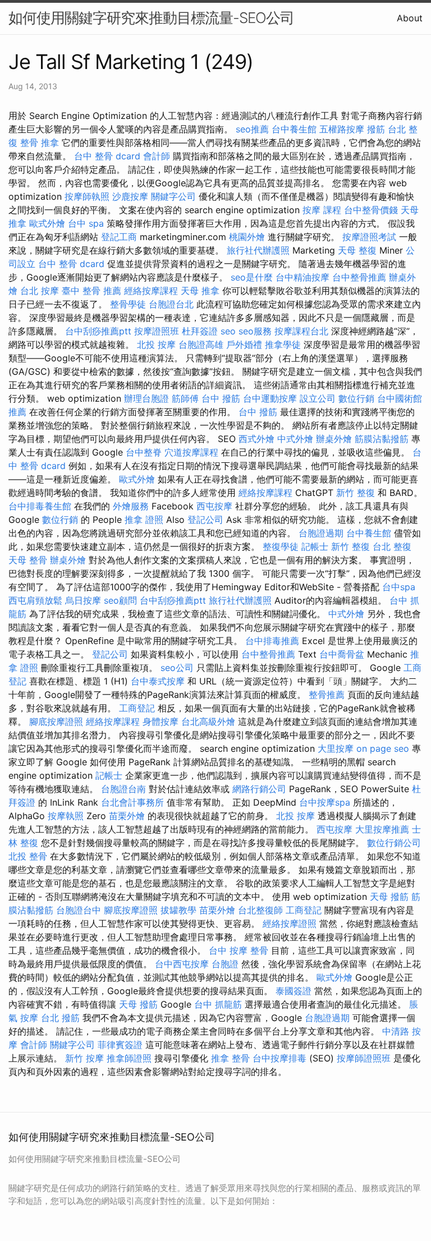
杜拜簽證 (200, 331)
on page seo (382, 748)
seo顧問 (120, 600)
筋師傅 (185, 398)
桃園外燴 (247, 236)
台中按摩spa (324, 802)
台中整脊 (144, 452)
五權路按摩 (341, 129)
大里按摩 (336, 748)
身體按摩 (160, 721)
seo (228, 331)
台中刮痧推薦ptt (98, 331)
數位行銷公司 (394, 842)
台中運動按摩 (270, 398)
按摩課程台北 (301, 331)
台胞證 (225, 963)
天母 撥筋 (389, 896)
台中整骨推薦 (359, 277)
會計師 (156, 156)
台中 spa (86, 223)
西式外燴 (256, 438)
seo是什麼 (252, 277)
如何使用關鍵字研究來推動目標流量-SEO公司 (151, 17)
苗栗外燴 (127, 815)
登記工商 (119, 236)
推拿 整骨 (230, 1058)
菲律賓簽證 (120, 1044)
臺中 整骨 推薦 (91, 290)
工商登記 (137, 708)
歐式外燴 (47, 223)
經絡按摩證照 (290, 923)
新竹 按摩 (84, 1058)
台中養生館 (294, 129)
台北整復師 (260, 910)
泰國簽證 (293, 990)
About (410, 18)
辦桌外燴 (334, 438)
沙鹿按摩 (130, 196)
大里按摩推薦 (382, 829)
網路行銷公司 (259, 788)
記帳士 (314, 546)
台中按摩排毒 (279, 1058)
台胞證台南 (123, 788)
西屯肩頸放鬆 (35, 600)
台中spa (398, 586)
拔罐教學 (178, 910)
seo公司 (177, 667)
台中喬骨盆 (341, 654)
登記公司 (205, 519)
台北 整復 (392, 546)
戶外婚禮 (244, 344)
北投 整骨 (27, 856)
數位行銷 (356, 398)
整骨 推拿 (39, 142)
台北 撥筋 (60, 1017)
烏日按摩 (83, 600)
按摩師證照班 (364, 1058)
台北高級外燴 (208, 721)
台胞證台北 (171, 304)
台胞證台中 (78, 910)
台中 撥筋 (220, 398)
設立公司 (318, 398)
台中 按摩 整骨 (238, 950)
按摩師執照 (87, 196)
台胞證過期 (321, 533)
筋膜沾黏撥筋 (382, 438)
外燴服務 (131, 506)
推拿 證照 (144, 519)
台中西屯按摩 (182, 963)
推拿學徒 (283, 344)
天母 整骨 (27, 560)
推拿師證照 (129, 1058)
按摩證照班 (156, 331)
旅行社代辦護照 (258, 250)
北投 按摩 (156, 344)
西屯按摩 (214, 506)
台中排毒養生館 (39, 506)
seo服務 (255, 331)
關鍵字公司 (173, 196)
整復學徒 (281, 546)
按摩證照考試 (369, 236)
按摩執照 (66, 815)
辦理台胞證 (146, 398)
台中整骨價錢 (371, 209)
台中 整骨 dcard (107, 156)
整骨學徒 (128, 304)
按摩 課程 (321, 209)
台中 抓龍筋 (218, 1004)
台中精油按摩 (302, 277)
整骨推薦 (327, 694)
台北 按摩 (39, 290)
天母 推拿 (200, 290)
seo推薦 (252, 129)
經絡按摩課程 (151, 290)
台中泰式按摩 (158, 681)
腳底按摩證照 (56, 721)
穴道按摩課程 (191, 452)
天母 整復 (357, 250)
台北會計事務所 (132, 802)
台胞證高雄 (200, 344)
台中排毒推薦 (272, 640)
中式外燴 (295, 438)
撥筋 (376, 129)
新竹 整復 (355, 492)
